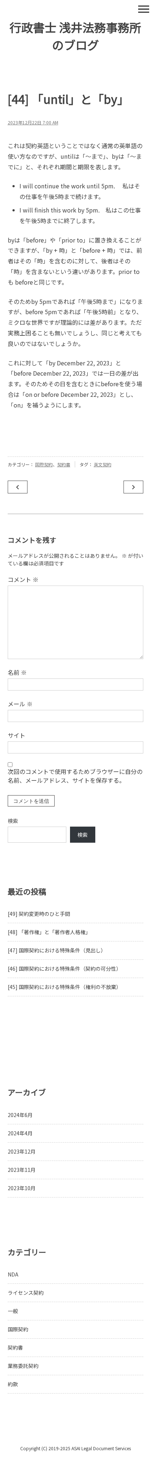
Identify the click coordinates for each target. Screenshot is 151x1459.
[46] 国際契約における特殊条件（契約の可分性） (64, 968)
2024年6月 (20, 1114)
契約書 (63, 464)
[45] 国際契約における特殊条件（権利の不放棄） (64, 986)
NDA (13, 1274)
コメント (23, 579)
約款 (13, 1384)
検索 (13, 820)
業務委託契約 (23, 1365)
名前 (17, 672)
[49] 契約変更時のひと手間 (39, 913)
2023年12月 (22, 1151)
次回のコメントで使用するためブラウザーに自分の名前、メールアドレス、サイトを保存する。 (75, 776)
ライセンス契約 (26, 1292)
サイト (16, 735)
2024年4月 (20, 1133)
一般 (13, 1311)
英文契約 (102, 464)
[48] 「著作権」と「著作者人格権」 (49, 932)
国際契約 (44, 464)
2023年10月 (22, 1188)
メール (20, 703)
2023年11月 (22, 1169)
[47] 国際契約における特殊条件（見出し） (57, 950)
